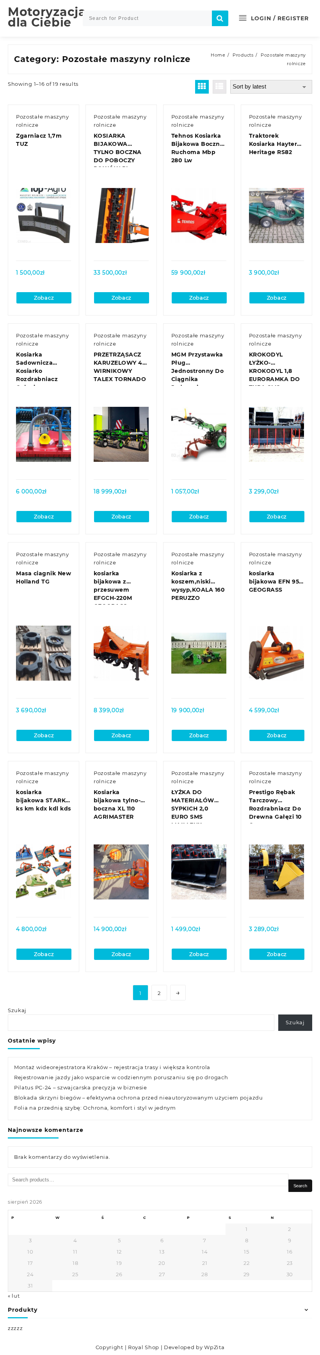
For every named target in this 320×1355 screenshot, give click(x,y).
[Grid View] (202, 87)
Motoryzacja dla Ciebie (47, 17)
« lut (14, 1296)
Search (300, 1185)
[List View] (219, 87)
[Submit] (220, 18)
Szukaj (17, 1010)
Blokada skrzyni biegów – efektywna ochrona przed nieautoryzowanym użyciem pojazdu (138, 1097)
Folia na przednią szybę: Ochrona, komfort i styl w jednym (95, 1108)
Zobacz (44, 297)
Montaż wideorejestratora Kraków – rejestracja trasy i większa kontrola (112, 1067)
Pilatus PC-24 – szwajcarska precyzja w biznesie (80, 1087)
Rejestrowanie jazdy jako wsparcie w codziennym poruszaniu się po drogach (121, 1077)
